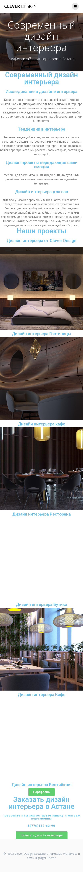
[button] (41, 792)
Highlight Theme (45, 858)
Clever (20, 6)
